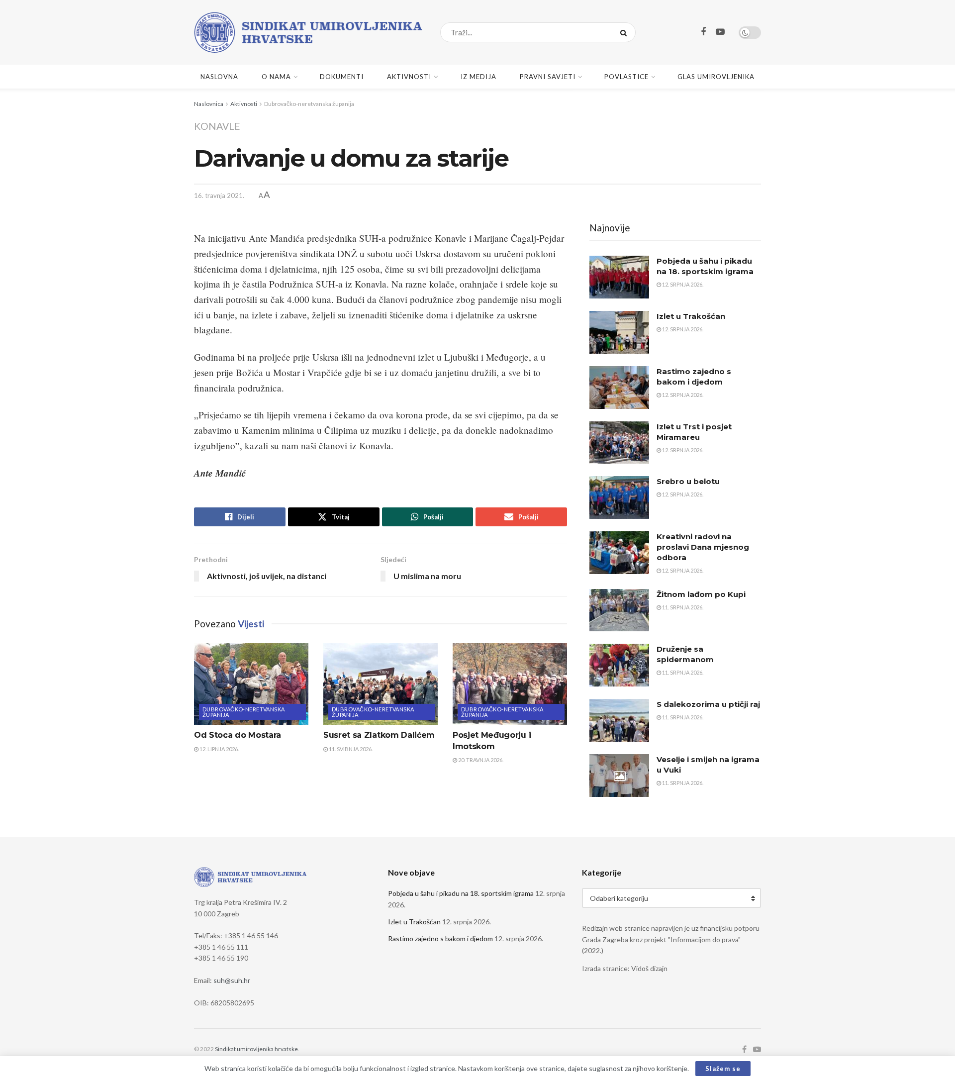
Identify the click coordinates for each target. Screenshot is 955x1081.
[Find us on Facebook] (703, 32)
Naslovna (219, 77)
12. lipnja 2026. (218, 749)
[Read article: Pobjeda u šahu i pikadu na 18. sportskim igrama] (619, 277)
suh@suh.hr (231, 980)
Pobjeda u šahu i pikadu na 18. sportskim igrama (461, 893)
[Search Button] (625, 32)
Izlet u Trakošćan (691, 316)
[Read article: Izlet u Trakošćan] (619, 332)
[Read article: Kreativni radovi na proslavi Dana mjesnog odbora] (619, 552)
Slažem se (723, 1069)
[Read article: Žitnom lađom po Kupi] (619, 610)
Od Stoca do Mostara (237, 735)
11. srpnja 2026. (682, 607)
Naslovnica (208, 103)
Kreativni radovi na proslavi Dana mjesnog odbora (703, 547)
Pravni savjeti (547, 77)
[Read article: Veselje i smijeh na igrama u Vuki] (619, 775)
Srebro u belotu (688, 481)
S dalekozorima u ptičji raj (708, 704)
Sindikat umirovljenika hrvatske (256, 1049)
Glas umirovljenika (716, 77)
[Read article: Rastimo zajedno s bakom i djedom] (619, 387)
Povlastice (626, 77)
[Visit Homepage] (308, 32)
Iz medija (478, 77)
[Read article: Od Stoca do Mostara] (251, 684)
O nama (276, 77)
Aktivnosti (409, 77)
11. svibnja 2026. (350, 749)
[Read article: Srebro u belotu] (619, 497)
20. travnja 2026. (480, 760)
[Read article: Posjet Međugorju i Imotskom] (510, 684)
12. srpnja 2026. (682, 284)
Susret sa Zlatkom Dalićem (379, 735)
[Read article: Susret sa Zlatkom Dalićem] (380, 684)
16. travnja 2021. (219, 195)
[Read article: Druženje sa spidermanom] (619, 665)
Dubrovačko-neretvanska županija (309, 103)
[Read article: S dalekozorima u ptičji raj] (619, 720)
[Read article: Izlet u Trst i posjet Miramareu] (619, 442)
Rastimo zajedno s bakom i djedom (440, 938)
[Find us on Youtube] (720, 32)
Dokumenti (342, 77)
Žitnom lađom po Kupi (701, 594)
